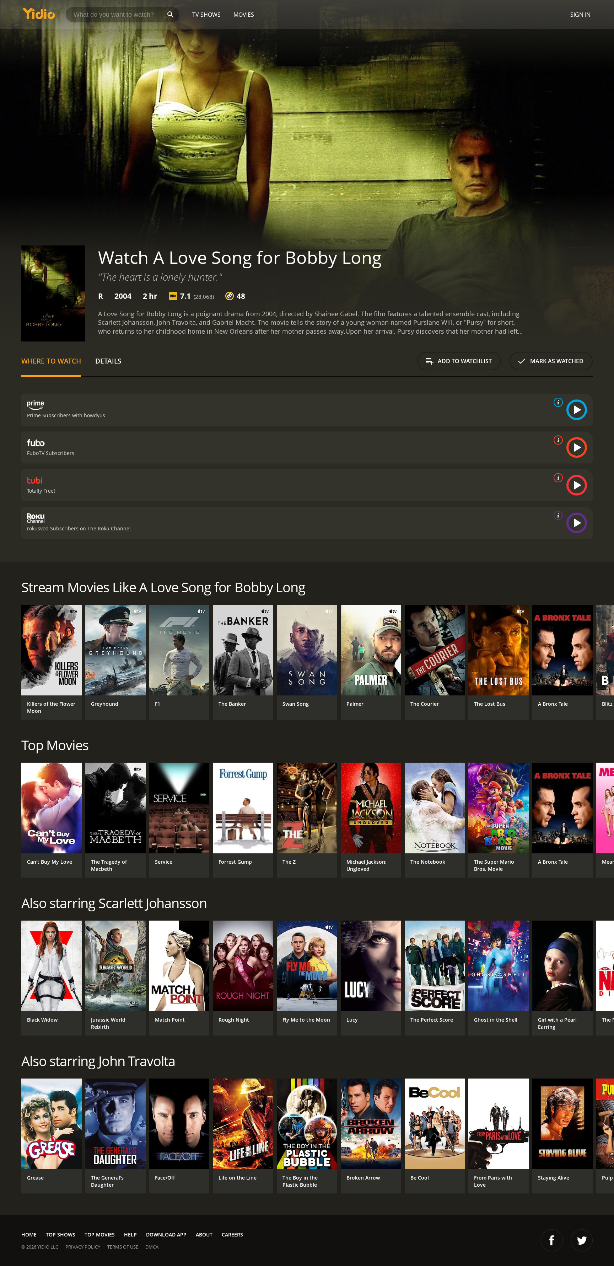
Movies (243, 14)
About (204, 1234)
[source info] (557, 402)
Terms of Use (122, 1247)
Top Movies (100, 1234)
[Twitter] (582, 1240)
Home (29, 1234)
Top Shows (60, 1234)
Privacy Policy (82, 1247)
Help (130, 1234)
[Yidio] (39, 16)
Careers (232, 1234)
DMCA (151, 1247)
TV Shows (206, 14)
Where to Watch (51, 361)
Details (108, 361)
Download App (166, 1234)
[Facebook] (552, 1240)
